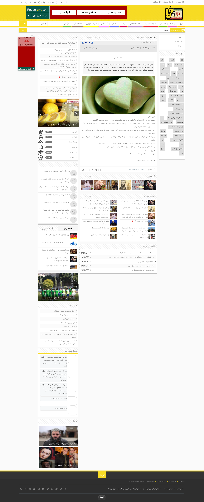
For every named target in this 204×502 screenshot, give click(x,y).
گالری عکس (172, 481)
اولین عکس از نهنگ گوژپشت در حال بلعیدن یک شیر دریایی (58, 335)
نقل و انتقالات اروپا (166, 122)
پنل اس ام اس (161, 481)
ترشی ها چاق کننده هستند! (100, 228)
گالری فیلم (182, 481)
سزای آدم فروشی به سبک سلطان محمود (135, 207)
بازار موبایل (181, 45)
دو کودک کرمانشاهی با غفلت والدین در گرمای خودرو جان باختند (135, 202)
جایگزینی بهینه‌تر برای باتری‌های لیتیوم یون (55, 242)
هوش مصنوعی (178, 131)
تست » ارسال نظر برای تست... (58, 399)
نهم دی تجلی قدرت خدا (176, 127)
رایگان (181, 87)
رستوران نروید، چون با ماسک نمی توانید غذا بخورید (153, 30)
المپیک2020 (179, 64)
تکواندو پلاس (165, 73)
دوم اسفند (164, 82)
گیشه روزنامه (150, 481)
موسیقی (114, 23)
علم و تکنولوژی (91, 23)
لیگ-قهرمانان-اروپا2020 (176, 104)
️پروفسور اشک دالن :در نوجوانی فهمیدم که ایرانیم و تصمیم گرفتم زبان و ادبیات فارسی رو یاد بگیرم (135, 231)
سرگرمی (66, 23)
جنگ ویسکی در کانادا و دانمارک (64, 311)
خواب (171, 82)
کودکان (123, 23)
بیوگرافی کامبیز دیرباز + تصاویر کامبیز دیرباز (62, 443)
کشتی (181, 144)
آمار (162, 60)
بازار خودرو (180, 37)
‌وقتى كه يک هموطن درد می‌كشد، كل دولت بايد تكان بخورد (96, 216)
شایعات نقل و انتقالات (176, 95)
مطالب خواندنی (135, 23)
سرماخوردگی (172, 91)
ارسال (150, 42)
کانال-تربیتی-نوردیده (177, 140)
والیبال (163, 131)
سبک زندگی (77, 23)
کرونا (162, 140)
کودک (162, 144)
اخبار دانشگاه (61, 152)
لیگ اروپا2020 (178, 109)
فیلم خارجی (180, 100)
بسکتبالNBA (165, 69)
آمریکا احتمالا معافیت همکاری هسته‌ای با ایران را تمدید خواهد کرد (54, 188)
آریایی (172, 60)
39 (182, 60)
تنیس (173, 73)
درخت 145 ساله (69, 326)
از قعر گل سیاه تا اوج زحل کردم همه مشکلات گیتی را (58, 60)
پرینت (143, 42)
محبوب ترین (47, 228)
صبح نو (163, 95)
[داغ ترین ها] (21, 24)
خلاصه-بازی (179, 82)
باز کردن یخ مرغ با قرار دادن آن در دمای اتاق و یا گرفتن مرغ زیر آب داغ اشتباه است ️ (135, 217)
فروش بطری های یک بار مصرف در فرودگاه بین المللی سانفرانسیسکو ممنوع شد (60, 342)
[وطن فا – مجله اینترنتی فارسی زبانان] (164, 20)
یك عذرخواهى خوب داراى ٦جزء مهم (141, 265)
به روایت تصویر (150, 23)
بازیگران (163, 23)
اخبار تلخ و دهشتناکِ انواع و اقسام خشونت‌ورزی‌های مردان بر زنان (96, 202)
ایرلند (162, 64)
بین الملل (173, 23)
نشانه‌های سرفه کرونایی (145, 261)
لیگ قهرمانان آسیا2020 (176, 113)
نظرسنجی (180, 122)
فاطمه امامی (135, 48)
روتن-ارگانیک (172, 87)
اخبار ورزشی (61, 157)
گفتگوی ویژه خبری (177, 149)
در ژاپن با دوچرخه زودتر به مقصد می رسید (61, 315)
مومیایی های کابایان (68, 319)
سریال (162, 91)
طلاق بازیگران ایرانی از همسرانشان (65, 465)
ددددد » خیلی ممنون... (60, 408)
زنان (182, 91)
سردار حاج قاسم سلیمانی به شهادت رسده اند (55, 194)
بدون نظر (95, 48)
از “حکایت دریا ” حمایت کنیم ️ (100, 235)
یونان (181, 153)
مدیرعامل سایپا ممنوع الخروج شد (59, 218)
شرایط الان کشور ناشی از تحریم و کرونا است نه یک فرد (59, 82)
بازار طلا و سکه (179, 41)
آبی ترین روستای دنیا (68, 322)
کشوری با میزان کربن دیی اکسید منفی (62, 330)
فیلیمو (171, 100)
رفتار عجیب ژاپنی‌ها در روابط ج (143, 270)
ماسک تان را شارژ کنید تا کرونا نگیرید (57, 265)
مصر (162, 118)
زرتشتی (163, 87)
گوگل (162, 149)
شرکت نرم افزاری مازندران (136, 481)
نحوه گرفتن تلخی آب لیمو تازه (62, 124)
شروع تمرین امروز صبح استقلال (61, 298)
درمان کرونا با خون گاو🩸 (140, 221)
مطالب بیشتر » (87, 176)
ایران (181, 23)
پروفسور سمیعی (178, 135)
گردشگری (104, 23)
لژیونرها (163, 100)
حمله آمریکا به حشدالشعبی (175, 78)
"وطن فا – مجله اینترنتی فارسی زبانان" (157, 489)
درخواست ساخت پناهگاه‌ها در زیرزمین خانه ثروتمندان (135, 253)
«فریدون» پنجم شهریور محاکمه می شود (57, 202)
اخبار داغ (66, 228)
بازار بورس (61, 132)
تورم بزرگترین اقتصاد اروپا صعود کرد (57, 234)
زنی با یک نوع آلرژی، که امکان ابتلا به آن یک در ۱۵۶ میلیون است (131, 257)
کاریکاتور (163, 135)
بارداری (181, 69)
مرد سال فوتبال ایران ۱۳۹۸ (175, 118)
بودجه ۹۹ (180, 73)
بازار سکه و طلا (61, 142)
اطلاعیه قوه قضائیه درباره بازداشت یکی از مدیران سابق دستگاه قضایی (56, 211)
